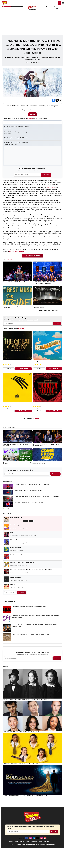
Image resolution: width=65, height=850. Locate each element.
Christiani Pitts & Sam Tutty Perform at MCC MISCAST (29, 502)
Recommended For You (9, 601)
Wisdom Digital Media (28, 844)
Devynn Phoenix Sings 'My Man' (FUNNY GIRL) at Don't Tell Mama (32, 484)
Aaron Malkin (50, 188)
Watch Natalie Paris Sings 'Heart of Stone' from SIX (28, 490)
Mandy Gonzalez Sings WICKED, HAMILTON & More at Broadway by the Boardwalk (37, 496)
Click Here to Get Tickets (32, 255)
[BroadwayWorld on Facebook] (26, 838)
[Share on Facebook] (53, 100)
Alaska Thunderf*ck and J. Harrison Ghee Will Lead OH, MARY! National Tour (26, 699)
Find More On (31, 418)
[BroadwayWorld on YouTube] (45, 838)
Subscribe (55, 474)
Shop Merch (7, 6)
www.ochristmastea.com (17, 251)
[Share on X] (57, 100)
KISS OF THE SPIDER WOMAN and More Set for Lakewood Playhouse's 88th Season (16, 138)
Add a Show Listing (17, 6)
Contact (21, 841)
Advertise (10, 841)
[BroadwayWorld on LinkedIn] (33, 838)
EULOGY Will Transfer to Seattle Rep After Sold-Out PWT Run (16, 127)
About (16, 841)
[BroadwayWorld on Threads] (41, 838)
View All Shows (10, 592)
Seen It (9, 368)
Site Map (46, 841)
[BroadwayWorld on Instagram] (30, 838)
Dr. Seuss (30, 118)
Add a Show (21, 592)
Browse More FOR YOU (31, 645)
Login (55, 3)
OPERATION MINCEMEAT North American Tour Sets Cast (20, 763)
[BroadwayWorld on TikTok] (37, 838)
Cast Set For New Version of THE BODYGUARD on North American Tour (16, 143)
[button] (59, 3)
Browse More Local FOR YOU (49, 310)
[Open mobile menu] (63, 3)
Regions (41, 841)
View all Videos (7, 509)
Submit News (33, 841)
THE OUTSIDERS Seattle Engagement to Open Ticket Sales (16, 132)
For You (9, 259)
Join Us (27, 841)
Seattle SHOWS (7, 513)
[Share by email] (60, 100)
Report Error (54, 842)
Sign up (57, 658)
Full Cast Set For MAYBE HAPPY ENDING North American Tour (21, 731)
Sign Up (32, 114)
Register (50, 3)
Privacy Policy (50, 844)
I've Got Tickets (23, 368)
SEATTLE (32, 10)
